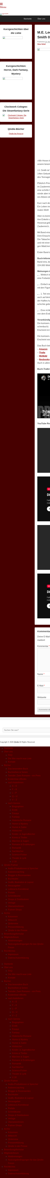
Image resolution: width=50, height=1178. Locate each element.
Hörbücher (17, 830)
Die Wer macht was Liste (19, 758)
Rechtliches (9, 951)
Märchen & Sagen (20, 841)
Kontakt (11, 762)
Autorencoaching (16, 872)
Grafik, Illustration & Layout (20, 882)
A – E (14, 786)
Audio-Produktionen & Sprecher (23, 868)
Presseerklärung (16, 927)
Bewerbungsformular (14, 934)
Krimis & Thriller (19, 837)
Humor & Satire (19, 827)
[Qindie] (25, 14)
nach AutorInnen (15, 782)
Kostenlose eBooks (17, 779)
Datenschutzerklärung (18, 958)
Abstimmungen (15, 940)
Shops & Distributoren (18, 899)
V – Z (14, 800)
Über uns (41, 19)
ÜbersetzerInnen (16, 906)
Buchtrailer (13, 879)
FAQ (10, 755)
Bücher (7, 765)
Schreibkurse (14, 896)
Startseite (28, 19)
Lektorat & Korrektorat (18, 889)
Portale (11, 892)
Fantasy (16, 817)
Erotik (14, 810)
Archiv (7, 913)
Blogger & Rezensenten (19, 875)
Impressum (13, 954)
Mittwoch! (12, 920)
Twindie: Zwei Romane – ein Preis (24, 775)
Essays (15, 813)
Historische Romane (21, 820)
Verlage (11, 903)
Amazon (43, 349)
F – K (14, 789)
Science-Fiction (19, 854)
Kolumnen (13, 916)
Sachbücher (17, 851)
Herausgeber (14, 886)
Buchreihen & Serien (18, 772)
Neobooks (44, 359)
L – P (14, 793)
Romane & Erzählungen (23, 844)
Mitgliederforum (11, 937)
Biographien (18, 806)
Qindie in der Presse (17, 930)
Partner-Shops (15, 910)
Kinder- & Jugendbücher (23, 834)
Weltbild (43, 356)
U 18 (14, 861)
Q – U (14, 796)
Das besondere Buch (18, 769)
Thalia (42, 352)
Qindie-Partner (11, 865)
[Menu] (1, 4)
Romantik (16, 848)
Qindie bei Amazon (16, 134)
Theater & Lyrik (19, 858)
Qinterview (13, 923)
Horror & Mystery (20, 824)
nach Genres (14, 803)
